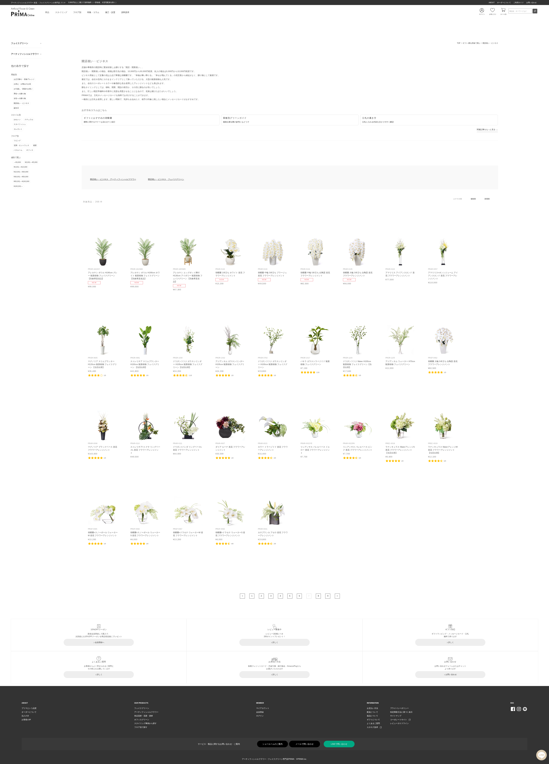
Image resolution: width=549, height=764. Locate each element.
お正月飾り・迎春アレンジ (24, 79)
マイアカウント (262, 708)
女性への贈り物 (20, 98)
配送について (372, 712)
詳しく (275, 642)
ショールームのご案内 (272, 744)
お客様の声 (26, 720)
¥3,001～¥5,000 (31, 162)
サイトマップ (395, 716)
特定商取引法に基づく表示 (401, 712)
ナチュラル (29, 120)
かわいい (17, 120)
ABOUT (492, 3)
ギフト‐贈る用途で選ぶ (471, 43)
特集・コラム (93, 12)
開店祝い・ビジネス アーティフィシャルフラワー (113, 179)
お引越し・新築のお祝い (23, 89)
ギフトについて (373, 720)
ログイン (260, 716)
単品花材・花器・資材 (143, 716)
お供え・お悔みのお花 (22, 84)
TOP (458, 43)
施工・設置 (110, 12)
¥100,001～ (18, 186)
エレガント (18, 129)
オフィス (29, 150)
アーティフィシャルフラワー (25, 54)
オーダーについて (504, 3)
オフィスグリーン (141, 720)
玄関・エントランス (21, 145)
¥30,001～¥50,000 (21, 177)
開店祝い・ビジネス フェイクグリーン (166, 179)
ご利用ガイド (518, 3)
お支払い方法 (372, 708)
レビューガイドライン (399, 723)
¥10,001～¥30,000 (21, 172)
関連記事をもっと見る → (487, 129)
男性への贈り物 (20, 94)
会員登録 (260, 712)
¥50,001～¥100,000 (21, 181)
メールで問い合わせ (305, 744)
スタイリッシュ (20, 124)
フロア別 (77, 12)
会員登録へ (99, 642)
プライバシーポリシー (399, 708)
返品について (372, 716)
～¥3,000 (17, 162)
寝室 (35, 145)
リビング (17, 141)
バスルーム (18, 150)
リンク (103, 262)
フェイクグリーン (19, 43)
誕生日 (16, 108)
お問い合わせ (531, 3)
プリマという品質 (29, 708)
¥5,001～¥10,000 (20, 167)
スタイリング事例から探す (145, 723)
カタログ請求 (373, 727)
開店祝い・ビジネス (21, 103)
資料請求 (125, 12)
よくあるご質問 (373, 723)
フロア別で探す (140, 727)
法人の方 (25, 716)
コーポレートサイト (399, 720)
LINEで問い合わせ (339, 744)
